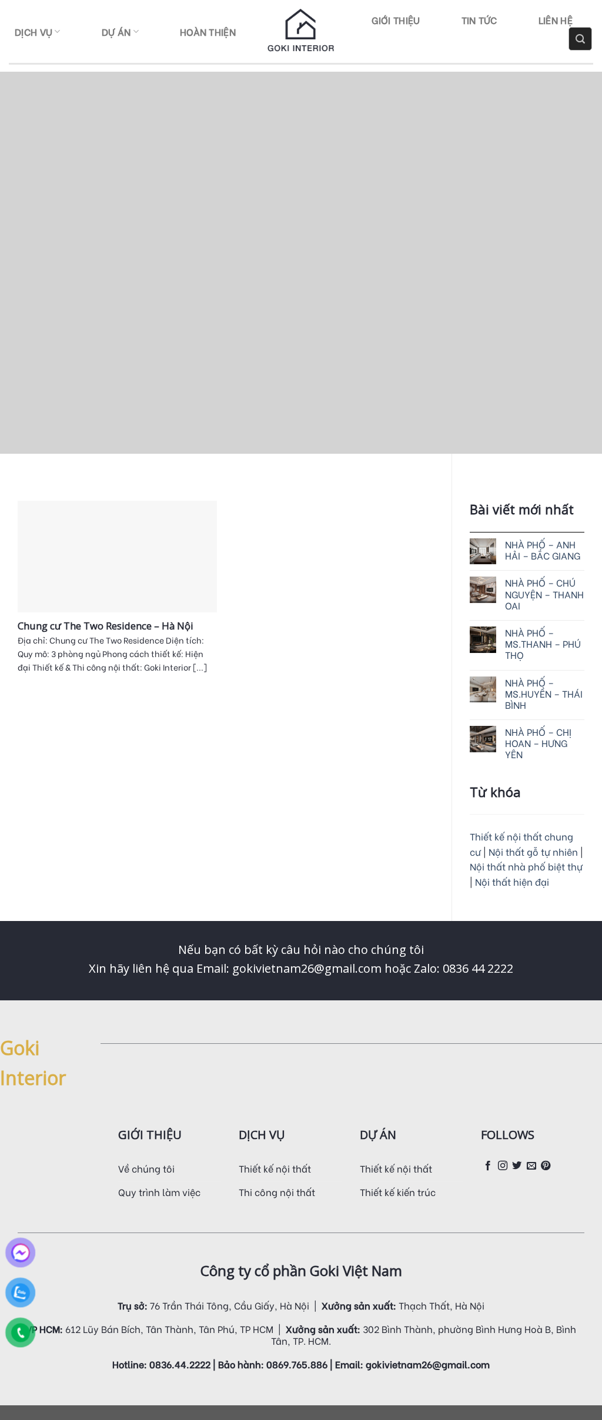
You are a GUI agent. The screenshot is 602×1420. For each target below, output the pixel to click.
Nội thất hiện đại (512, 881)
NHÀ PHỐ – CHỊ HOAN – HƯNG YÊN (538, 743)
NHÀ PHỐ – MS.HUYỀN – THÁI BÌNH (544, 693)
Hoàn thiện (208, 31)
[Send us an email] (531, 1166)
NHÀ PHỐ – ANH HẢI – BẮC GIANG (542, 549)
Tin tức (479, 19)
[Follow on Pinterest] (545, 1166)
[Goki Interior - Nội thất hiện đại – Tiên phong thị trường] (301, 32)
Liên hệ (556, 19)
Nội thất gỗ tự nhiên (534, 851)
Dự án (116, 31)
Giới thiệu (396, 19)
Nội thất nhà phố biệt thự (526, 866)
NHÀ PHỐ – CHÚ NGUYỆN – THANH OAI (544, 594)
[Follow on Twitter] (516, 1166)
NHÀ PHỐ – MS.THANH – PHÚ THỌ (543, 644)
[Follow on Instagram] (502, 1166)
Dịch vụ (33, 31)
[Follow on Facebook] (488, 1166)
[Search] (580, 39)
